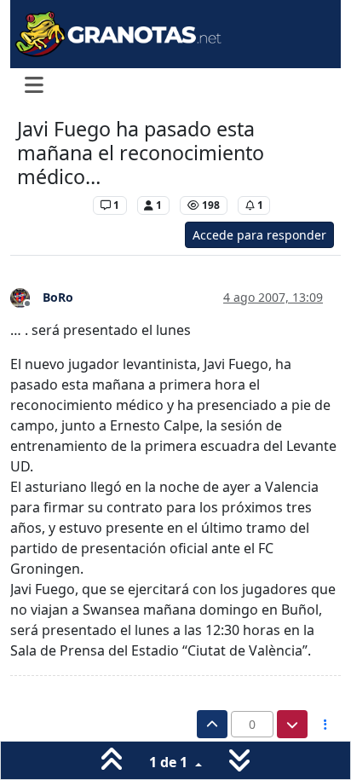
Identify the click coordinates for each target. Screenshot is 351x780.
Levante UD (50, 205)
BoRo (58, 297)
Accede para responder (259, 235)
